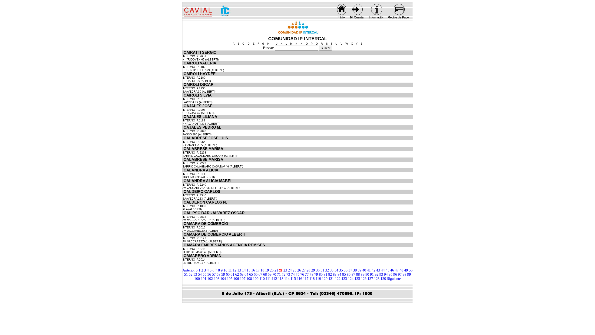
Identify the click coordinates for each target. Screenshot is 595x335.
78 (311, 274)
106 (236, 279)
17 (258, 270)
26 (299, 270)
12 (234, 270)
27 (304, 270)
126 (364, 279)
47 (397, 270)
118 (312, 279)
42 (373, 270)
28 (308, 270)
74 (293, 274)
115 (293, 279)
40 (364, 270)
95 (390, 274)
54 (200, 274)
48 (401, 270)
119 (318, 279)
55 (204, 274)
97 (400, 274)
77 (307, 274)
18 (262, 270)
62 (237, 274)
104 (223, 279)
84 (339, 274)
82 (330, 274)
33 (332, 270)
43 (378, 270)
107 (242, 279)
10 (225, 270)
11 (230, 270)
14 (244, 270)
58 (218, 274)
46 (392, 270)
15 (248, 270)
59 (223, 274)
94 (386, 274)
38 (355, 270)
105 (229, 279)
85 (344, 274)
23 (285, 270)
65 (251, 274)
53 (195, 274)
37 (350, 270)
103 (216, 279)
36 (345, 270)
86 (348, 274)
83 (335, 274)
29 (313, 270)
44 (383, 270)
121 (331, 279)
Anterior (188, 270)
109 (255, 279)
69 (269, 274)
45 (387, 270)
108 (249, 279)
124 (351, 279)
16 (253, 270)
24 (290, 270)
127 (370, 279)
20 (272, 270)
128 (377, 279)
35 (341, 270)
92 (376, 274)
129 (383, 279)
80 (321, 274)
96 (395, 274)
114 (287, 279)
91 (372, 274)
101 (203, 279)
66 (256, 274)
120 (324, 279)
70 (274, 274)
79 (316, 274)
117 (305, 279)
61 (232, 274)
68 (265, 274)
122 (337, 279)
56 (209, 274)
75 (297, 274)
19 (267, 270)
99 (409, 274)
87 (353, 274)
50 (411, 270)
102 (210, 279)
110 (262, 279)
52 (190, 274)
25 (294, 270)
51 (186, 274)
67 (260, 274)
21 (276, 270)
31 (322, 270)
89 (362, 274)
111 (268, 279)
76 (302, 274)
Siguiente (394, 279)
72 (283, 274)
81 (325, 274)
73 (288, 274)
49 (406, 270)
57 (214, 274)
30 (318, 270)
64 (246, 274)
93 (381, 274)
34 (336, 270)
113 (280, 279)
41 (369, 270)
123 (344, 279)
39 (359, 270)
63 (242, 274)
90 (367, 274)
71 (279, 274)
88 (358, 274)
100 (197, 279)
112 (274, 279)
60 (228, 274)
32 (327, 270)
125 (357, 279)
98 (404, 274)
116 (299, 279)
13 (239, 270)
